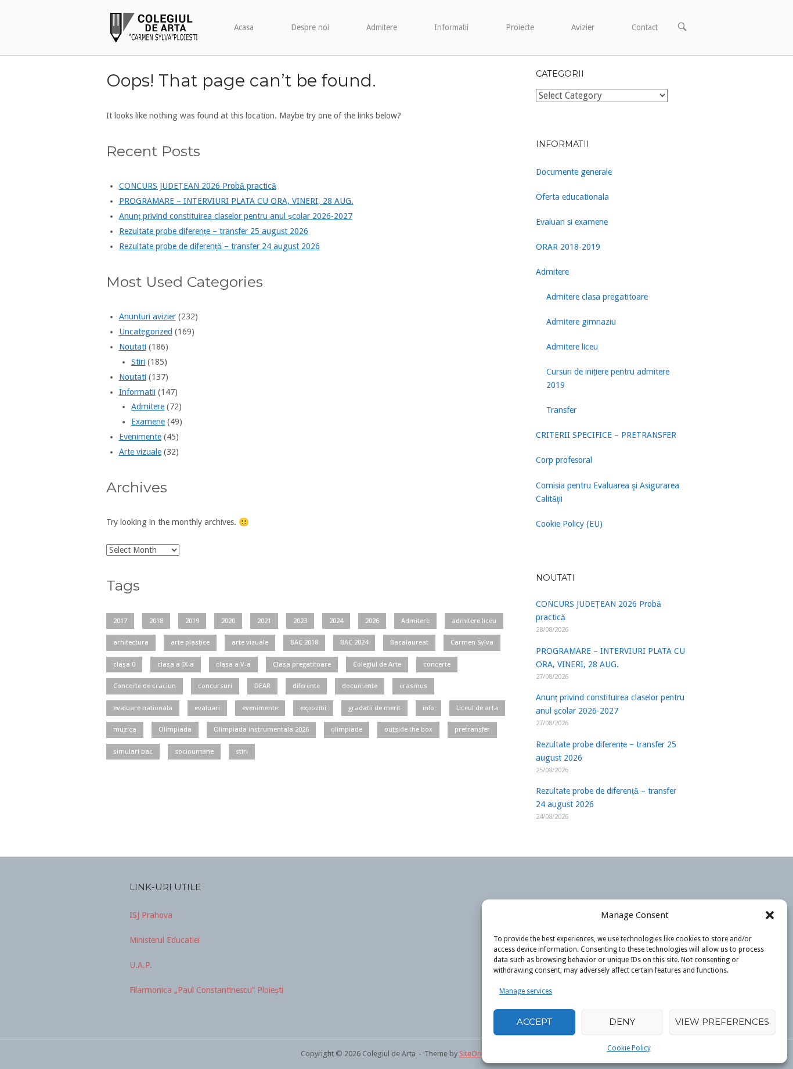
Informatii (451, 27)
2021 (264, 621)
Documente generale (574, 172)
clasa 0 (124, 664)
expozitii (313, 708)
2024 (336, 621)
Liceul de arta (477, 708)
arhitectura (131, 642)
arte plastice (190, 642)
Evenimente (140, 436)
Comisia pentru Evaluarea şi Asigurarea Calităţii (607, 492)
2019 (192, 621)
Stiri (138, 361)
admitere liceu (474, 621)
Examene (148, 421)
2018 (156, 621)
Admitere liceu (572, 346)
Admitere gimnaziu (581, 321)
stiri (242, 751)
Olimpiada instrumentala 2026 (261, 729)
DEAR (262, 686)
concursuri (215, 686)
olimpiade (346, 729)
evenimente (260, 708)
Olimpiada (175, 729)
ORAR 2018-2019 (568, 246)
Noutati (132, 346)
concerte (436, 664)
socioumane (194, 751)
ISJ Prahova (150, 915)
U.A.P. (140, 965)
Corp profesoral (564, 460)
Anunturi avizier (147, 316)
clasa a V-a (233, 664)
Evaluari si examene (572, 221)
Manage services (525, 991)
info (428, 708)
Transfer (561, 410)
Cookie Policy (629, 1048)
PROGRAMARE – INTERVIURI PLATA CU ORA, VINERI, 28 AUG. (236, 201)
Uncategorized (145, 331)
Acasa (244, 27)
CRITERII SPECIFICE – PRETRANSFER (606, 435)
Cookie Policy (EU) (569, 523)
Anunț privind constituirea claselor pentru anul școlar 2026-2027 (235, 216)
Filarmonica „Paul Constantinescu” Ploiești (206, 990)
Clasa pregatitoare (302, 664)
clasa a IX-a (175, 664)
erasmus (413, 686)
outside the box (408, 729)
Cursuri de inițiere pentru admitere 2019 (607, 378)
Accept (534, 1021)
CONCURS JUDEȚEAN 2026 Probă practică (197, 185)
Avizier (582, 27)
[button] (770, 915)
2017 (120, 621)
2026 (372, 621)
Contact (645, 27)
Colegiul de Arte (377, 664)
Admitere (381, 27)
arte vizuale (250, 642)
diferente (306, 686)
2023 (300, 621)
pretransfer (472, 729)
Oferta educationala (572, 196)
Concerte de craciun (144, 686)
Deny (622, 1021)
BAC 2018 (304, 642)
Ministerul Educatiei (164, 940)
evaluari (207, 708)
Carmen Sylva (471, 642)
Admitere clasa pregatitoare (597, 296)
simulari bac (133, 751)
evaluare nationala (142, 708)
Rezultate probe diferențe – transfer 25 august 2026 (213, 231)
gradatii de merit (374, 708)
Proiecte (520, 27)
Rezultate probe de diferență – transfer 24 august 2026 (219, 246)
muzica (124, 729)
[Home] (152, 26)
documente (359, 686)
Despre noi (310, 27)
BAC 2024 (354, 642)
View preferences (722, 1021)
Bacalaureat (409, 642)
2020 (228, 621)
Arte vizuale (140, 451)
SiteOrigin (475, 1053)
